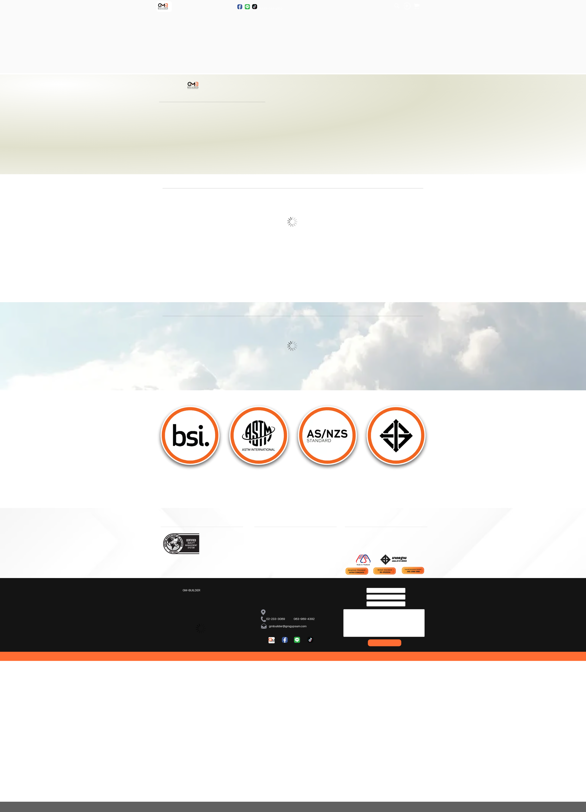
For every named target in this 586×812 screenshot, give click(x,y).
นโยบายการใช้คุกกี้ (260, 714)
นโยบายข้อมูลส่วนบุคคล (263, 708)
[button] (581, 95)
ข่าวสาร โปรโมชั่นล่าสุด (197, 714)
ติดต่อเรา (290, 723)
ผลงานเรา (167, 714)
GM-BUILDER (191, 708)
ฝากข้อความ (384, 760)
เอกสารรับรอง (230, 714)
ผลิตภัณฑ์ (167, 708)
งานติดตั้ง (167, 702)
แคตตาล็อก (229, 708)
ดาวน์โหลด (229, 702)
